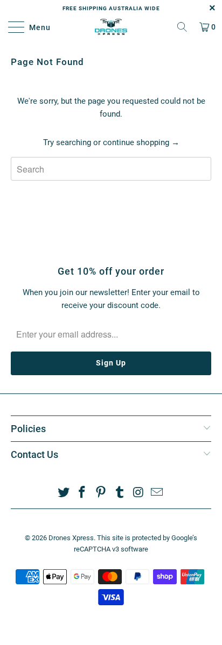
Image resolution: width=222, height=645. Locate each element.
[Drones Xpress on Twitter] (64, 493)
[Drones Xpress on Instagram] (138, 493)
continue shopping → (141, 142)
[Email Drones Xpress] (157, 493)
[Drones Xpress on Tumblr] (120, 493)
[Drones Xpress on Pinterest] (101, 493)
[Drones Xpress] (111, 27)
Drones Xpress (71, 538)
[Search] (182, 27)
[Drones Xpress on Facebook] (82, 493)
